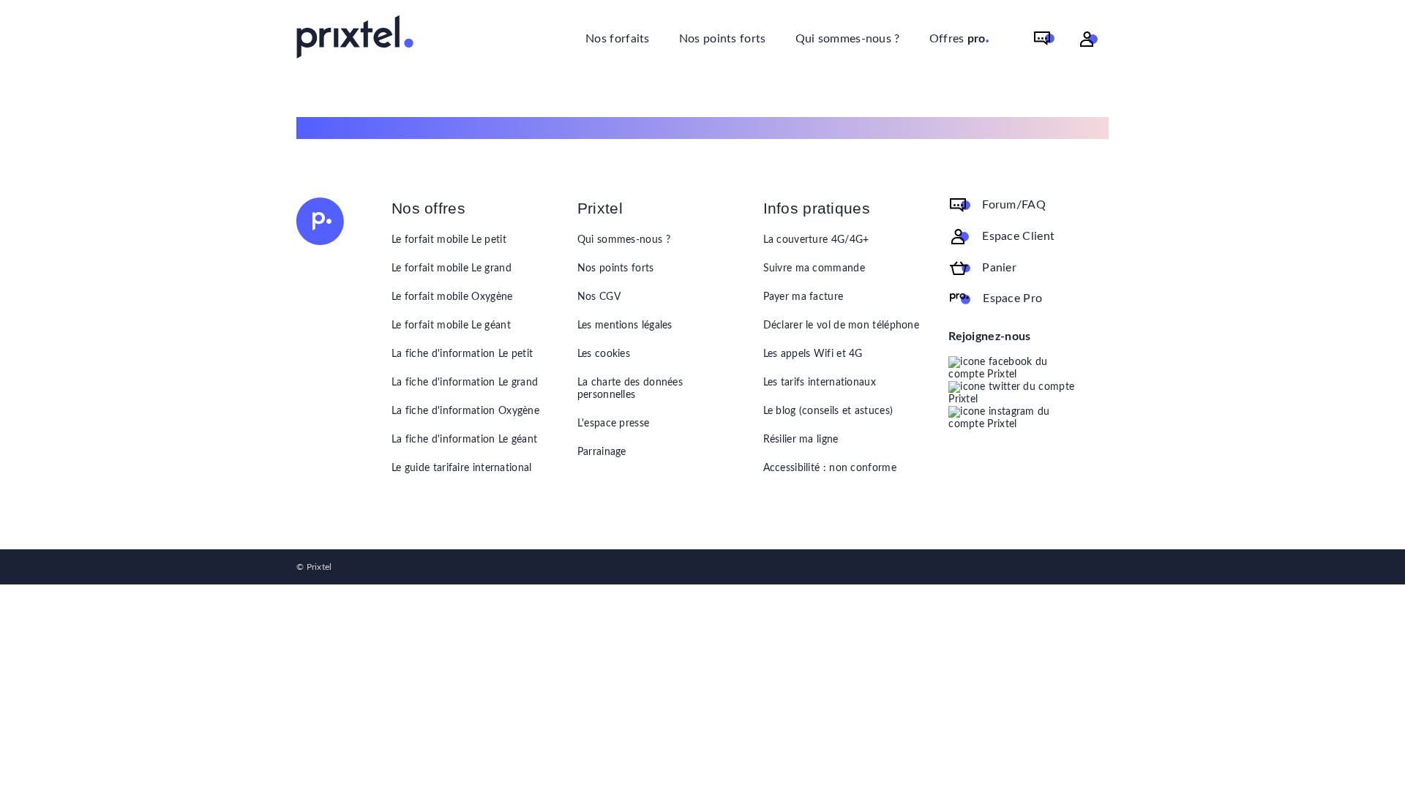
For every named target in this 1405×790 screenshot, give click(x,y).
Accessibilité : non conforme (829, 468)
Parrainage (601, 452)
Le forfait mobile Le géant (451, 325)
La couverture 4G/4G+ (816, 240)
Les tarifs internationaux (820, 382)
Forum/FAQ (1014, 205)
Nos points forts (722, 39)
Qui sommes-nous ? (847, 39)
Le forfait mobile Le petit (448, 240)
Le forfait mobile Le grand (451, 268)
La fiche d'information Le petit (462, 354)
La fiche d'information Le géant (464, 439)
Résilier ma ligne (801, 439)
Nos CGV (599, 297)
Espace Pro (1012, 298)
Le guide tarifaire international (461, 468)
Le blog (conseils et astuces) (828, 411)
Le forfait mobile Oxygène (452, 297)
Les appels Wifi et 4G (813, 354)
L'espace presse (613, 423)
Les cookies (603, 354)
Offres (959, 37)
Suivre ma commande (814, 268)
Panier (999, 268)
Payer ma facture (803, 297)
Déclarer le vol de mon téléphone (841, 325)
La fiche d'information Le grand (464, 382)
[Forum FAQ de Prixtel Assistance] (1044, 39)
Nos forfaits (617, 39)
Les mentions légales (624, 325)
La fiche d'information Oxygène (465, 411)
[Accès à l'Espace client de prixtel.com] (1089, 39)
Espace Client (1018, 236)
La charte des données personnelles (630, 388)
